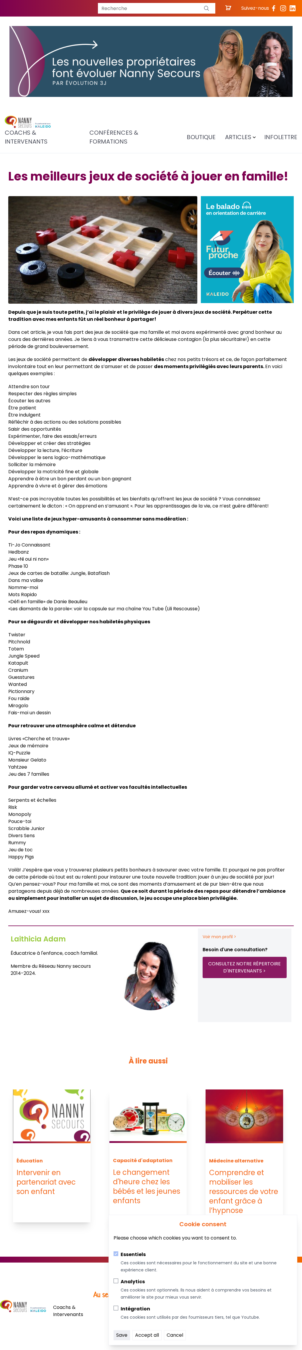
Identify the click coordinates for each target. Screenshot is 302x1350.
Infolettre (280, 137)
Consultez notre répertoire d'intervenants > (244, 967)
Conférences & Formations (113, 137)
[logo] (28, 122)
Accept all (147, 1335)
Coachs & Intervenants (26, 137)
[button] (206, 8)
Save (121, 1335)
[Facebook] (273, 8)
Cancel (175, 1335)
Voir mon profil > (219, 937)
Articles (238, 137)
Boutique (201, 137)
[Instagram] (283, 8)
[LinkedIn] (292, 8)
